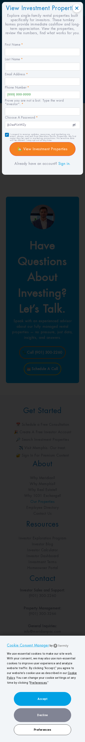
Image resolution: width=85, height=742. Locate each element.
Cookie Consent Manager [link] (28, 645)
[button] (77, 8)
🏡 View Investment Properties (42, 149)
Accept (42, 698)
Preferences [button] (38, 682)
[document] (42, 371)
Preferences (42, 729)
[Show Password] (74, 125)
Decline (42, 715)
